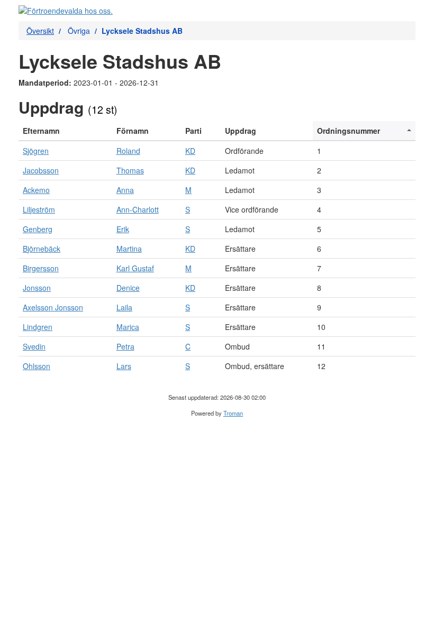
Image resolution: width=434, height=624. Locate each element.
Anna (125, 190)
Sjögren (36, 150)
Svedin (34, 346)
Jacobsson (41, 170)
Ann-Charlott (137, 209)
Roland (128, 150)
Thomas (130, 170)
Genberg (37, 229)
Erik (122, 229)
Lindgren (37, 327)
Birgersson (41, 268)
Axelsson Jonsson (53, 307)
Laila (124, 307)
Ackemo (36, 190)
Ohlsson (36, 366)
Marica (127, 327)
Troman (233, 413)
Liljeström (39, 209)
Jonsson (37, 287)
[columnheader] (65, 131)
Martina (129, 248)
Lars (123, 366)
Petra (125, 346)
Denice (128, 287)
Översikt (40, 30)
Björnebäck (41, 248)
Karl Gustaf (135, 268)
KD (190, 150)
